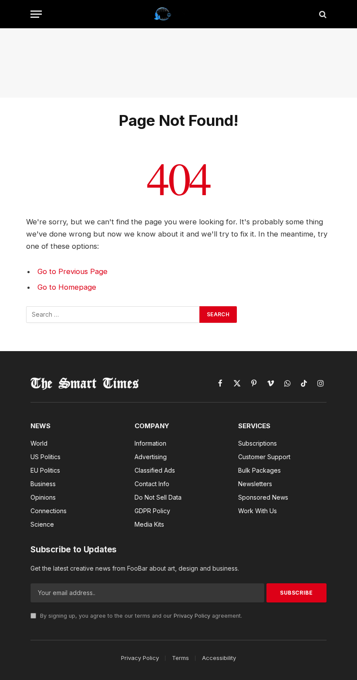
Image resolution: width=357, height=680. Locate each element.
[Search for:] (113, 314)
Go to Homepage (66, 287)
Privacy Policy (192, 615)
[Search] (322, 14)
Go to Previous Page (72, 271)
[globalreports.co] (178, 14)
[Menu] (36, 14)
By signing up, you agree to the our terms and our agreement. (140, 615)
